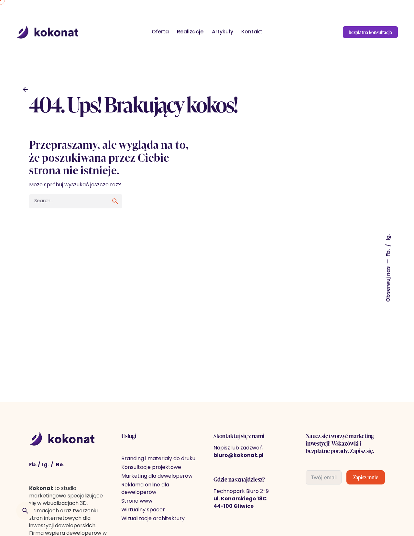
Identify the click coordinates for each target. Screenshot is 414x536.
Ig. (388, 237)
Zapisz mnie (365, 477)
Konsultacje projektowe (151, 467)
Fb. (388, 252)
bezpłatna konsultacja (370, 32)
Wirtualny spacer (143, 510)
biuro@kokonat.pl (238, 455)
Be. (60, 465)
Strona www (136, 501)
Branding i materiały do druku (158, 458)
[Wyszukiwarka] (25, 511)
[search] (115, 201)
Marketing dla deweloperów (156, 476)
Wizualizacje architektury (153, 518)
